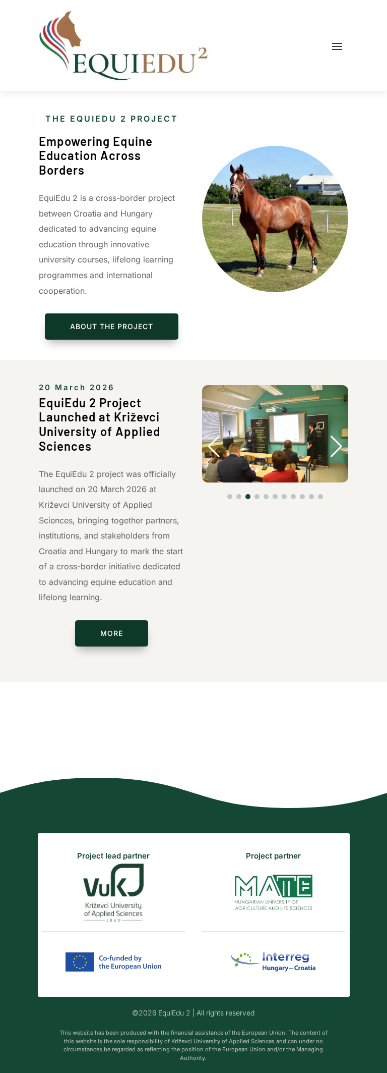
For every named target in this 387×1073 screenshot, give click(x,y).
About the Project (111, 326)
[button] (214, 447)
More (111, 633)
